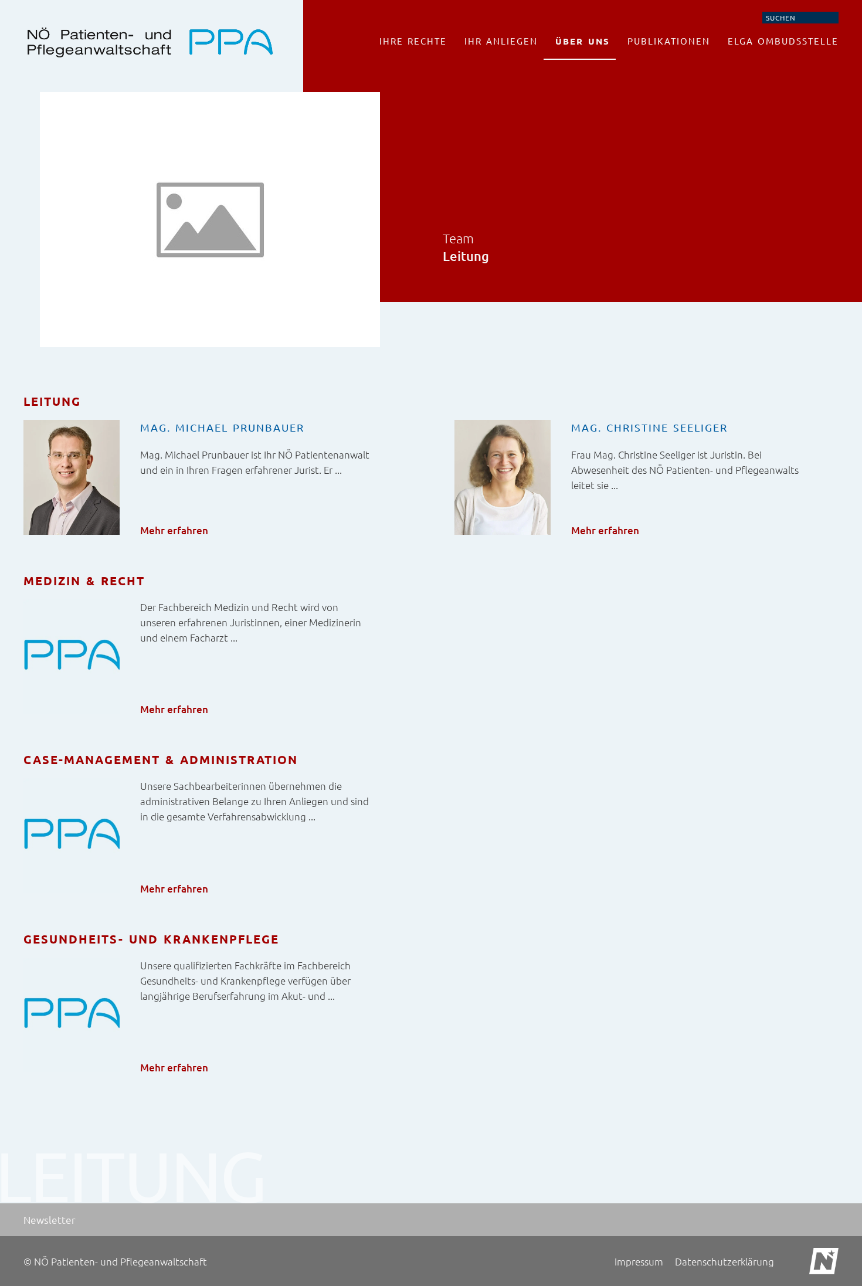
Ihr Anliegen (501, 40)
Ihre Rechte (413, 40)
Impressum (639, 1261)
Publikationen (668, 40)
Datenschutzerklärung (724, 1261)
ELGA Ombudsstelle (783, 40)
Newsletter (49, 1219)
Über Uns (582, 41)
